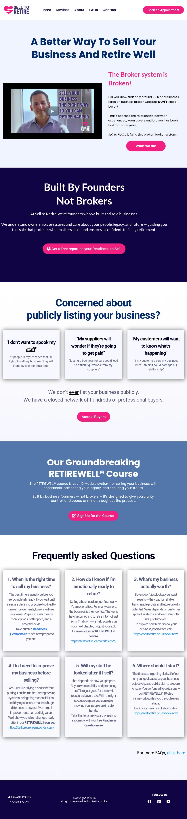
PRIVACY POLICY (21, 797)
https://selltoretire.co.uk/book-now (156, 634)
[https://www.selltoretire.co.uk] (16, 9)
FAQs (93, 10)
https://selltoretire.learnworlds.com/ (93, 641)
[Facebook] (149, 801)
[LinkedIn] (159, 801)
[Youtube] (168, 801)
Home (46, 10)
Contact (110, 10)
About (79, 10)
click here (176, 752)
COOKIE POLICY (19, 802)
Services (63, 10)
